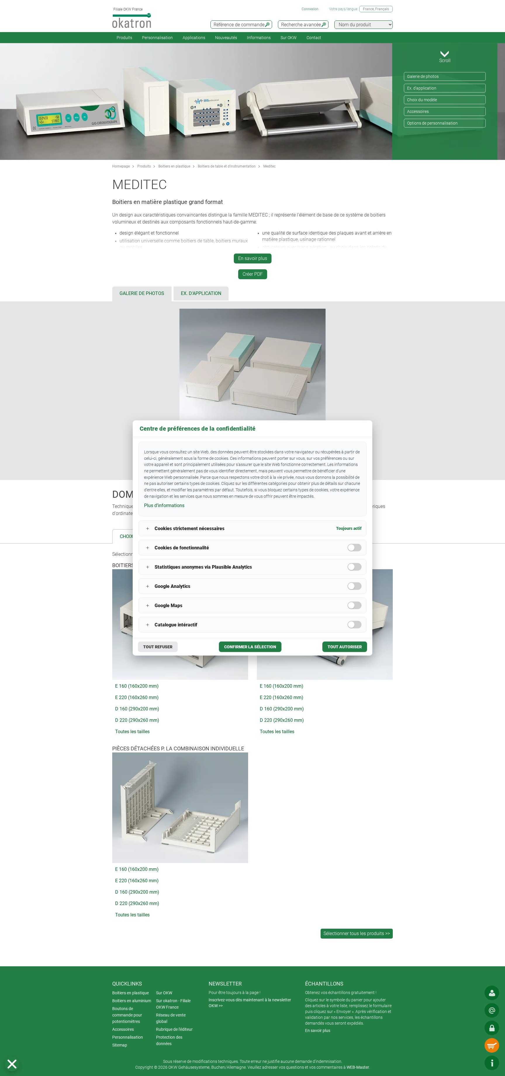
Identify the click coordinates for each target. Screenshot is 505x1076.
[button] (12, 1064)
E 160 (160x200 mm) (137, 686)
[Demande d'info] (492, 1010)
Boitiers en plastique (174, 166)
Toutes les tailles (132, 731)
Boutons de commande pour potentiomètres (127, 1015)
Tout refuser (157, 646)
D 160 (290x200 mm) (137, 709)
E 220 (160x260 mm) (137, 697)
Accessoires (418, 111)
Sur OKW (289, 37)
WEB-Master (358, 1067)
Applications (194, 37)
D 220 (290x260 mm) (137, 720)
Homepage (121, 166)
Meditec (269, 166)
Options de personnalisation (432, 123)
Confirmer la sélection (250, 646)
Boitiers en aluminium (131, 1000)
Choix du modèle (422, 99)
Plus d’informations (164, 505)
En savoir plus (252, 258)
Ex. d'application (421, 88)
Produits (124, 37)
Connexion (310, 9)
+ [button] (147, 528)
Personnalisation (157, 37)
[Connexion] (492, 1028)
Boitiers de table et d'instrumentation (227, 166)
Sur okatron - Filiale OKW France (173, 1003)
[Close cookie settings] (12, 1064)
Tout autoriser (345, 646)
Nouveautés (226, 37)
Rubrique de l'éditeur (174, 1029)
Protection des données (169, 1040)
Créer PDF (253, 274)
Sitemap (119, 1045)
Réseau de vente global (171, 1018)
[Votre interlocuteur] (492, 993)
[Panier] (492, 1045)
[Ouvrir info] (492, 1063)
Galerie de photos (423, 76)
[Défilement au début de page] (474, 1063)
